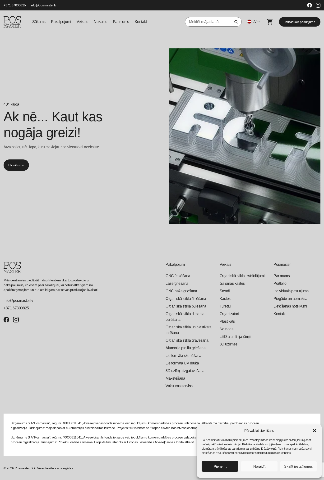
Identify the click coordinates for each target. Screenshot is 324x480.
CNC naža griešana (181, 291)
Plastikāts (227, 321)
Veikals (82, 22)
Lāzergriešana (177, 283)
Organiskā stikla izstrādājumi (242, 276)
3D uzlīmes (228, 344)
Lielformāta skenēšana (183, 356)
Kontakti (141, 22)
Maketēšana (175, 378)
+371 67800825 (15, 5)
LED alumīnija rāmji (235, 337)
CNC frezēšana (178, 276)
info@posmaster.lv (43, 5)
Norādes (226, 329)
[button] (314, 430)
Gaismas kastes (232, 283)
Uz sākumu (16, 165)
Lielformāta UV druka (182, 363)
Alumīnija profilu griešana (185, 348)
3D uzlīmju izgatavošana (185, 371)
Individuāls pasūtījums (299, 22)
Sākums (38, 22)
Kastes (225, 299)
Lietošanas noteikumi (290, 306)
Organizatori (229, 314)
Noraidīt (259, 466)
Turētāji (225, 306)
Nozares (100, 22)
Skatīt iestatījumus (298, 466)
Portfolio (280, 283)
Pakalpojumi (61, 22)
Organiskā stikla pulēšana (186, 306)
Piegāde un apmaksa (290, 299)
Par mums (121, 22)
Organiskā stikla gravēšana (187, 340)
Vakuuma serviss (179, 386)
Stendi (225, 291)
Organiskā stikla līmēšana (186, 299)
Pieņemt (220, 466)
